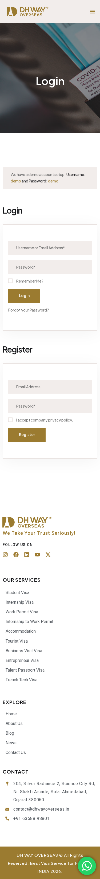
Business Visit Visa (24, 650)
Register (27, 434)
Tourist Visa (17, 641)
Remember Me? (29, 281)
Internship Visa (20, 602)
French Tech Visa (21, 679)
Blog (10, 733)
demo (16, 180)
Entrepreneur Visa (22, 660)
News (11, 742)
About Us (14, 723)
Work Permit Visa (22, 611)
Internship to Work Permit (29, 621)
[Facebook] (16, 554)
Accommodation (21, 631)
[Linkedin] (26, 554)
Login (24, 295)
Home (11, 713)
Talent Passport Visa (25, 670)
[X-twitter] (48, 554)
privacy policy (60, 419)
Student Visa (17, 592)
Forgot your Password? (28, 309)
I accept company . (44, 419)
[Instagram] (5, 554)
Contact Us (16, 752)
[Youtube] (37, 554)
